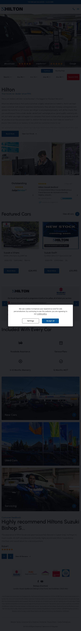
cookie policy (42, 314)
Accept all (50, 321)
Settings (30, 321)
